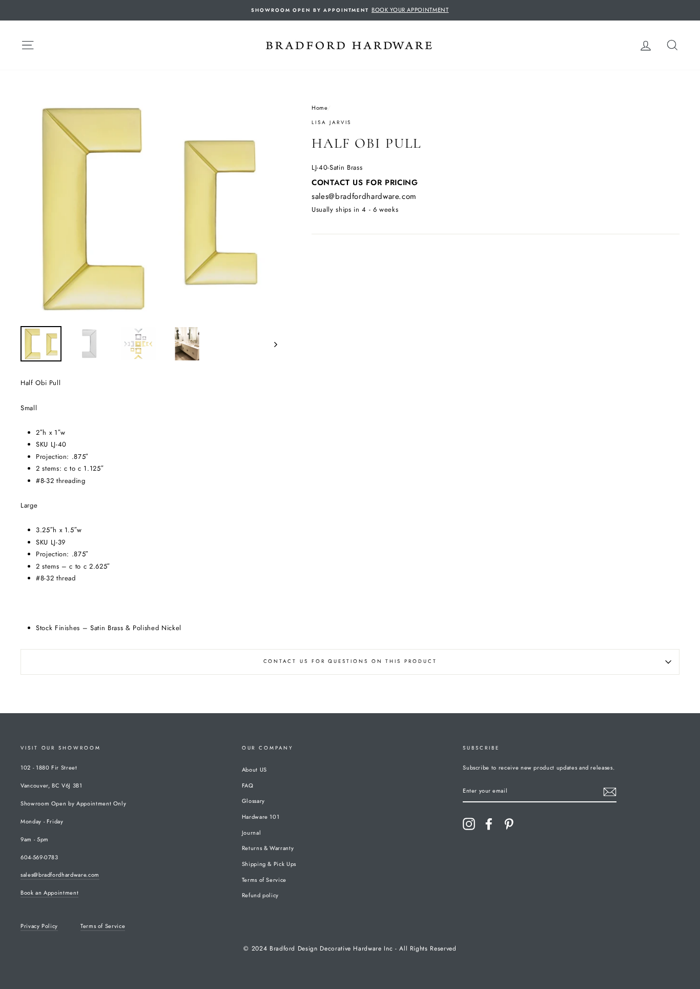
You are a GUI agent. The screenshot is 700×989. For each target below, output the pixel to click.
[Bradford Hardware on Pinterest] (509, 824)
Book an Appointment (49, 893)
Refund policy (260, 895)
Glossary (253, 801)
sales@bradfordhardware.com (364, 196)
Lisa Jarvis (332, 122)
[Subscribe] (609, 791)
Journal (251, 833)
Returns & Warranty (268, 848)
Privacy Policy (39, 926)
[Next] (270, 343)
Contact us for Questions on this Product (350, 661)
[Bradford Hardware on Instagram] (469, 824)
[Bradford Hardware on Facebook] (489, 824)
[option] (350, 10)
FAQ (248, 785)
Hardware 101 (261, 817)
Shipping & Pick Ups (269, 864)
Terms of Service (264, 880)
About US (254, 769)
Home (319, 108)
